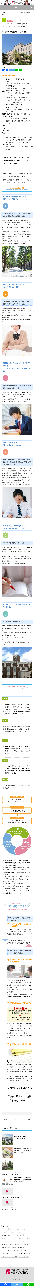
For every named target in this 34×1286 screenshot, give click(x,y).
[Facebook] (5, 70)
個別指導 (25, 23)
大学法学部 (17, 1244)
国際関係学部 (5, 1238)
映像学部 (12, 1229)
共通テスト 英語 (14, 1253)
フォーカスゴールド (17, 1235)
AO (2, 1229)
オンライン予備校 (19, 20)
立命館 (11, 1244)
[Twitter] (12, 70)
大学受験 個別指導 (15, 1250)
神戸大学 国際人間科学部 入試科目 (15, 1247)
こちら (28, 1088)
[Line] (18, 70)
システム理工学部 (21, 1241)
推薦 (25, 1235)
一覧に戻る (17, 1119)
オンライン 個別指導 (16, 23)
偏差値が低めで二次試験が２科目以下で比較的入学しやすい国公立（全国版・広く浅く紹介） (22, 1150)
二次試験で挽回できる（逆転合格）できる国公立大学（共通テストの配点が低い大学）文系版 (22, 1179)
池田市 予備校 (6, 23)
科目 (19, 1232)
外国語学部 (19, 1238)
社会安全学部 (12, 1241)
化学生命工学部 (5, 1244)
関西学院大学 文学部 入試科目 (10, 1174)
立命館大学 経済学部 (20, 1229)
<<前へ (5, 1119)
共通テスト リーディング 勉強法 (10, 1256)
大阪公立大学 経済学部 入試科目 (10, 1198)
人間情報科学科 (25, 1244)
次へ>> (28, 1119)
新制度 (6, 1229)
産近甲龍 (4, 1247)
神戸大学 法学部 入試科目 (9, 1209)
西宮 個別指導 (21, 26)
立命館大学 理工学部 (7, 1235)
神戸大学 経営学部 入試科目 (10, 26)
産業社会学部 (12, 1238)
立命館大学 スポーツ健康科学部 (9, 1232)
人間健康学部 (27, 1238)
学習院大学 (24, 1250)
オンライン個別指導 (23, 1256)
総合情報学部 (5, 1241)
